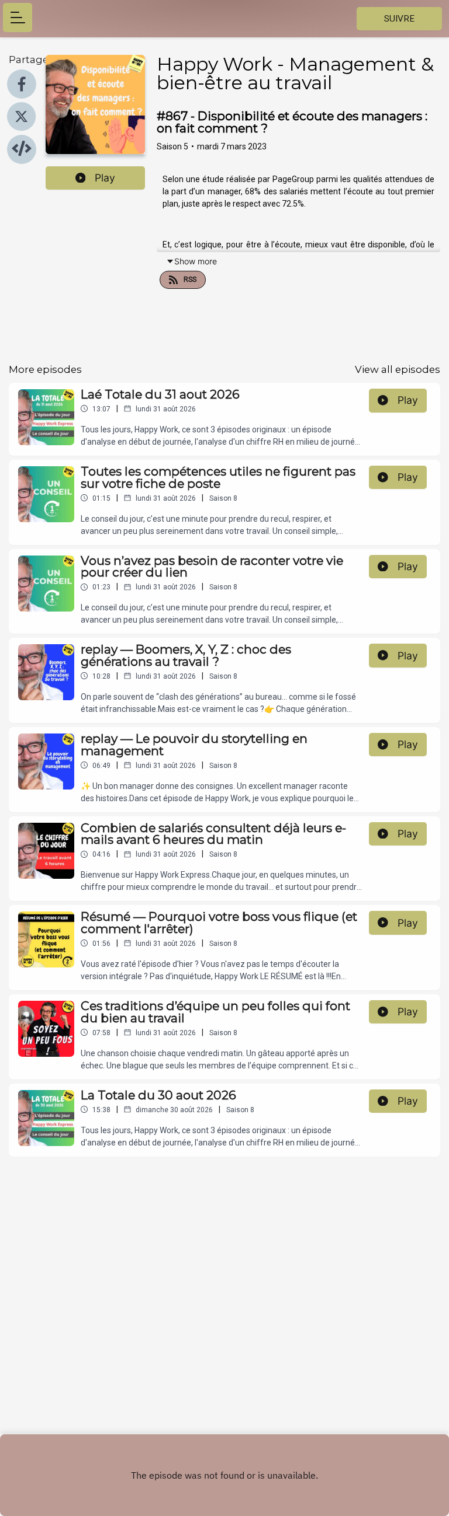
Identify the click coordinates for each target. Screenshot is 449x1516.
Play (105, 178)
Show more (195, 261)
